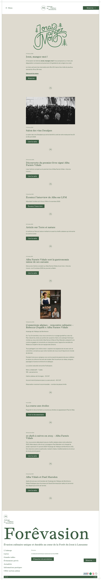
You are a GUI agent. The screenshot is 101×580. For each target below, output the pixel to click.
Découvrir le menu (32, 73)
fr (5, 577)
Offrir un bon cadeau (12, 571)
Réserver (90, 8)
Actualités (8, 564)
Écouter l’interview (35, 206)
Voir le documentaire (36, 415)
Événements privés (11, 561)
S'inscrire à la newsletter (42, 559)
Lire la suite (32, 142)
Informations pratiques (13, 567)
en (7, 577)
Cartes (6, 554)
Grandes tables (9, 557)
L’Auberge (8, 550)
